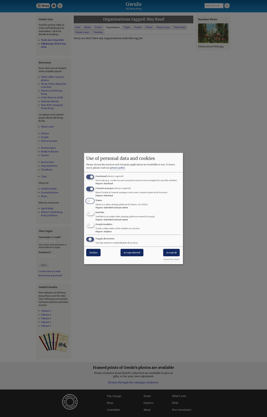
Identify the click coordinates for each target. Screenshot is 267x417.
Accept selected (132, 252)
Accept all (171, 252)
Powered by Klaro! (171, 259)
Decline (93, 252)
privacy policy (117, 167)
